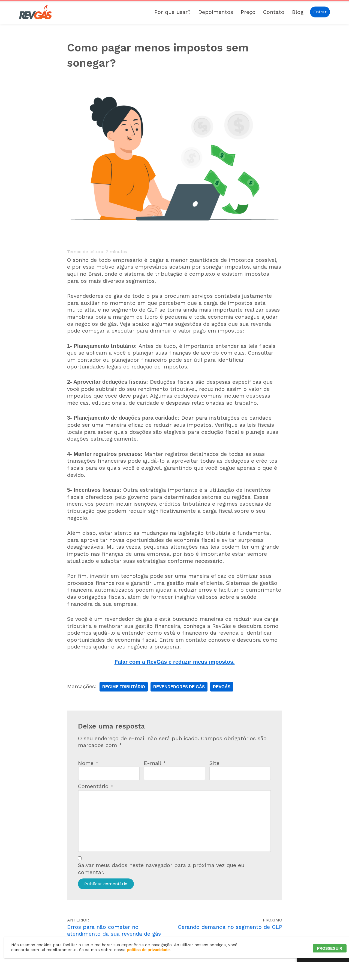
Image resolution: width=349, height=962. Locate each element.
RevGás (221, 686)
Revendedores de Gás (179, 686)
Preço (248, 12)
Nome (88, 763)
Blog (297, 12)
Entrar (320, 11)
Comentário (96, 786)
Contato (273, 12)
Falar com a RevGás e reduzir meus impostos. (175, 662)
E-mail (155, 763)
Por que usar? (172, 12)
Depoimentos (215, 12)
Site (214, 763)
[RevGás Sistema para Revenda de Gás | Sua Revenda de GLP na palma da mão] (35, 12)
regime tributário (123, 686)
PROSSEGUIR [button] (329, 948)
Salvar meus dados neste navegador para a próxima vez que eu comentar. (161, 868)
